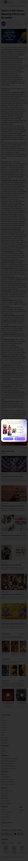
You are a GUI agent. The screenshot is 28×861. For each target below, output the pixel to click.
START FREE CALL (9, 438)
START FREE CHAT (20, 438)
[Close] (25, 421)
